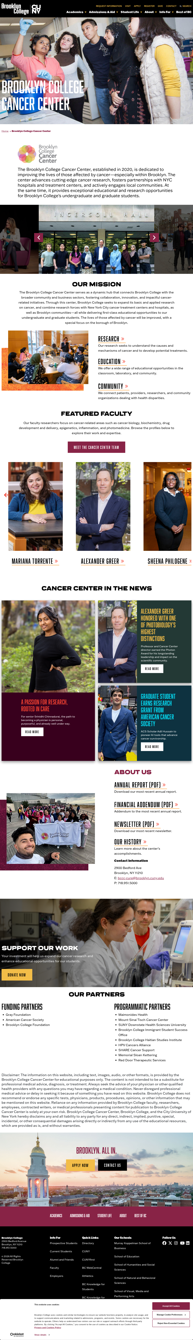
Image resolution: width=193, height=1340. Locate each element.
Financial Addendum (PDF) (143, 804)
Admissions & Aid (102, 12)
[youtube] (182, 1243)
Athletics (87, 1276)
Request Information (109, 6)
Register (149, 6)
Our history (128, 842)
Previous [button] (38, 237)
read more (32, 732)
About (149, 12)
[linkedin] (188, 1243)
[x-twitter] (170, 1243)
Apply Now (80, 1165)
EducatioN (109, 361)
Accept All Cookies (171, 1306)
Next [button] (154, 237)
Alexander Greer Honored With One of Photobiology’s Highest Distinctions (158, 624)
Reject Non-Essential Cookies (171, 1323)
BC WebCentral (91, 1267)
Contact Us (112, 1165)
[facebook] (164, 1243)
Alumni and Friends (62, 1259)
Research (109, 339)
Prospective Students (63, 1243)
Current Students (61, 1251)
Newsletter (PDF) (134, 824)
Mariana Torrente (32, 561)
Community (110, 386)
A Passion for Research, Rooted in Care (44, 705)
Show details (40, 1335)
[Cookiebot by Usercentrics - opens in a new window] (17, 1335)
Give (160, 6)
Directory (88, 1243)
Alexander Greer (100, 561)
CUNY (86, 1251)
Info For (165, 12)
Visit (128, 6)
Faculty (54, 1267)
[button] (6, 495)
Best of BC (183, 12)
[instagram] (176, 1243)
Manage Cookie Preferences (169, 1314)
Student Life (130, 12)
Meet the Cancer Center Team (96, 447)
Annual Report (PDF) (137, 785)
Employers (56, 1276)
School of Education (126, 1256)
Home (5, 131)
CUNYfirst (88, 1259)
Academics (74, 12)
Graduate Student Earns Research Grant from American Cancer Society (158, 709)
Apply (137, 6)
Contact (171, 6)
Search (186, 6)
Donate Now (17, 974)
